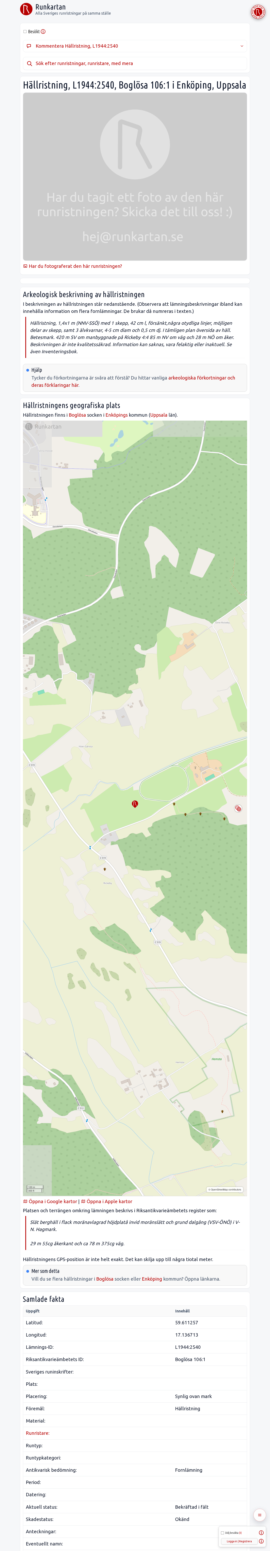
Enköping (152, 1279)
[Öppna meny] (259, 1515)
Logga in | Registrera (239, 1541)
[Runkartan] (26, 9)
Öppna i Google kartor (52, 1201)
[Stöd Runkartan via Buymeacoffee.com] (258, 12)
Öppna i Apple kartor (109, 1201)
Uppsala (158, 415)
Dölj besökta (233, 1532)
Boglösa (77, 415)
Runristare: (37, 1433)
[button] (135, 804)
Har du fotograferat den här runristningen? (75, 266)
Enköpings (117, 415)
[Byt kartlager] (238, 808)
